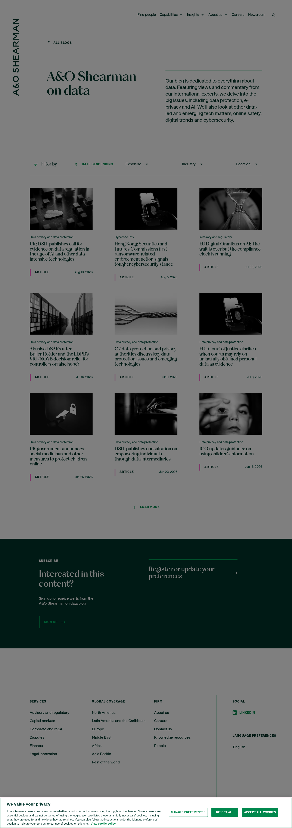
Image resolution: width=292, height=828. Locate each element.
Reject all (224, 812)
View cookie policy (103, 823)
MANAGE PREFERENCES (188, 812)
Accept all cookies (260, 812)
